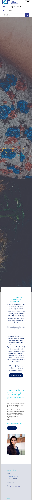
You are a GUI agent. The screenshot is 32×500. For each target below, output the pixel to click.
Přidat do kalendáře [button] (14, 486)
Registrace (16, 375)
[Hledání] (27, 15)
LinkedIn (12, 428)
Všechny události (13, 7)
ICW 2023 (9, 11)
